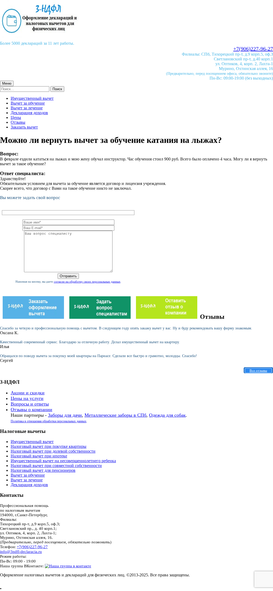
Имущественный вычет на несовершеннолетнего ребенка (63, 460)
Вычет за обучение (28, 103)
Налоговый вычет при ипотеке (39, 456)
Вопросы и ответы (30, 404)
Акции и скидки (28, 392)
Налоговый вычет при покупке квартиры (48, 446)
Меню (6, 83)
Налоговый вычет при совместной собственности (56, 465)
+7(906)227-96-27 (253, 49)
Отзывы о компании (31, 409)
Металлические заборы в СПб (115, 415)
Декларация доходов (29, 112)
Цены (16, 117)
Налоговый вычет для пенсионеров (43, 470)
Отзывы (18, 122)
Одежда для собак (167, 415)
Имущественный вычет (32, 98)
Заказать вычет (24, 127)
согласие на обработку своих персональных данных (87, 281)
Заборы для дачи (65, 415)
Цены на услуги (27, 398)
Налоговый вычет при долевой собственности (53, 451)
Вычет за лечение (27, 108)
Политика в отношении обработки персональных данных (48, 421)
